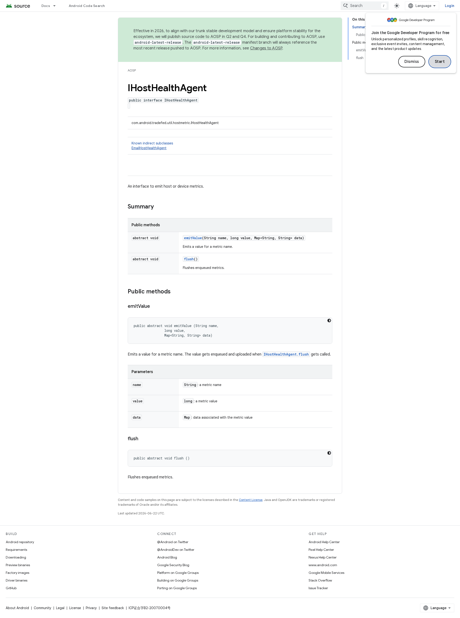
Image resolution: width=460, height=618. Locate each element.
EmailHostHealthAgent (149, 148)
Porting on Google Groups (177, 588)
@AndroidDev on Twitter (175, 549)
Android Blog (167, 557)
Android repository (20, 542)
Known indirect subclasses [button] (152, 145)
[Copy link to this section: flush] (143, 439)
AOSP (132, 70)
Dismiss (411, 61)
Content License (251, 500)
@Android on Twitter (172, 542)
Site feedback (113, 608)
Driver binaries (16, 580)
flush (189, 259)
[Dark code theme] (329, 320)
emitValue (193, 238)
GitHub (11, 588)
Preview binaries (18, 565)
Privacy (91, 608)
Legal (60, 608)
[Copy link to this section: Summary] (158, 207)
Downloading (16, 557)
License (75, 608)
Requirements (16, 549)
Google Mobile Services (326, 572)
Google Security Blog (173, 565)
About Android (17, 608)
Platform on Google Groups (178, 572)
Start (440, 61)
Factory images (17, 572)
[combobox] (365, 5)
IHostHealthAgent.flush (286, 354)
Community (42, 608)
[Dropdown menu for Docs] (56, 6)
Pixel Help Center (321, 549)
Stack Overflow (320, 580)
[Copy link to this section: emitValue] (155, 306)
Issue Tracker (318, 588)
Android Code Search (87, 6)
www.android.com (323, 565)
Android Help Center (324, 542)
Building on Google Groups (177, 580)
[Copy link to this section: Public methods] (175, 292)
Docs (45, 6)
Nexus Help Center (323, 557)
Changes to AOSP (266, 48)
